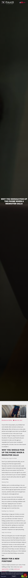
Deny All (13, 576)
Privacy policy (3, 576)
